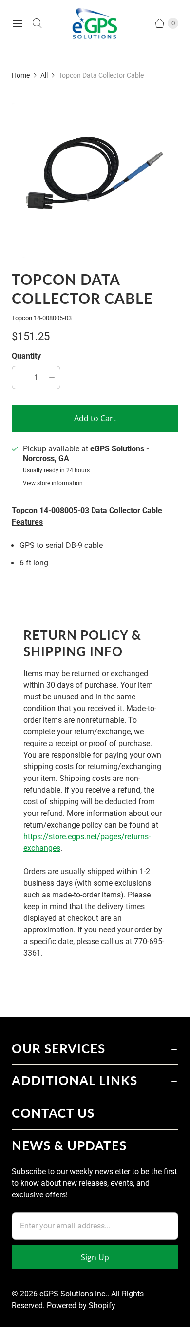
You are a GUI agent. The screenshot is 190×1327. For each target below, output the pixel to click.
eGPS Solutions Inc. (73, 1293)
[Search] (37, 23)
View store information (53, 484)
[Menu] (17, 23)
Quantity (26, 356)
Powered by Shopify (81, 1305)
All (44, 75)
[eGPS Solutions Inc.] (95, 23)
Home (21, 75)
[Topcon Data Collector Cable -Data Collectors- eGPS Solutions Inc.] (95, 175)
